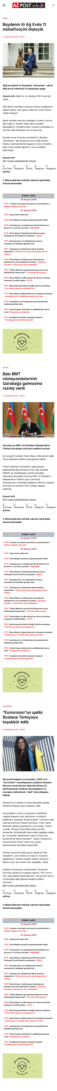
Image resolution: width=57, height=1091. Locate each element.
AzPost (6, 171)
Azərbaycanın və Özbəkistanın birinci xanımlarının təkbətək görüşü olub (23, 242)
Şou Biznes (7, 706)
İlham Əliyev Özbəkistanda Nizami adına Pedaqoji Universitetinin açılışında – (24, 234)
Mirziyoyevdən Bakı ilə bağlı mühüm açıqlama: (27, 287)
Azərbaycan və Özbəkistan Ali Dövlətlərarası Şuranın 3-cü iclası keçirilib (26, 226)
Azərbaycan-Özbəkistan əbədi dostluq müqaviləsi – (26, 251)
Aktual (6, 368)
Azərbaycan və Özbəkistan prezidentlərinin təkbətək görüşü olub (26, 302)
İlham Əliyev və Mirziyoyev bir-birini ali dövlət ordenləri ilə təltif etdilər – (27, 279)
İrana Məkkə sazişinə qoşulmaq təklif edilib (26, 220)
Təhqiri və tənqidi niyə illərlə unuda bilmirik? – (27, 205)
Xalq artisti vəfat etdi (16, 215)
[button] (4, 5)
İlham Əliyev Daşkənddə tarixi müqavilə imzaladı (28, 294)
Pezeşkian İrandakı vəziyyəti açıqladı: (23, 318)
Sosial (5, 18)
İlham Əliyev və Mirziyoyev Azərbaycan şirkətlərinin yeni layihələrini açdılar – (25, 262)
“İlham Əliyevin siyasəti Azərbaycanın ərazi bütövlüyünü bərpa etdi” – (26, 271)
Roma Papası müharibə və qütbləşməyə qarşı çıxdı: (26, 310)
